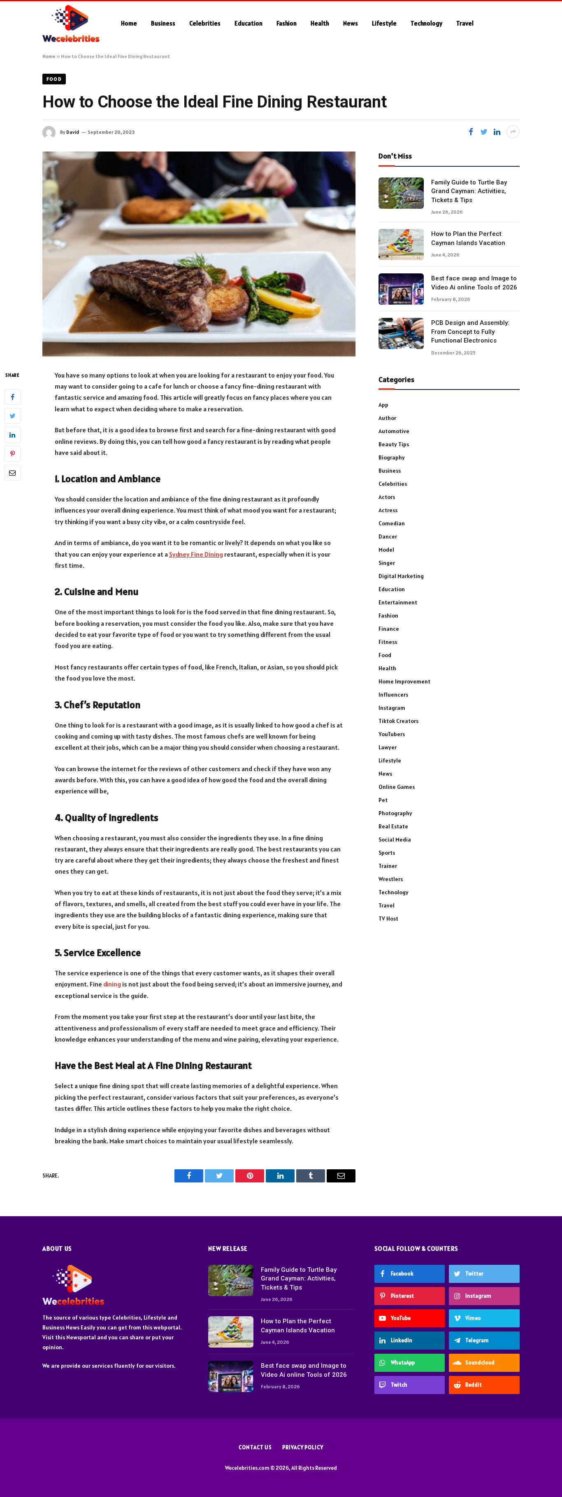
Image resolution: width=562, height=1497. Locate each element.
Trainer (388, 866)
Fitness (388, 642)
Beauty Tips (394, 444)
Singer (387, 563)
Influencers (393, 694)
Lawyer (388, 747)
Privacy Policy (302, 1447)
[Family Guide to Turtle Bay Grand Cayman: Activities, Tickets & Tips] (401, 193)
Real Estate (393, 826)
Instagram (392, 707)
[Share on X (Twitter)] (484, 131)
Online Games (397, 786)
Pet (383, 800)
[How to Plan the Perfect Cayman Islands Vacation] (401, 244)
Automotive (394, 431)
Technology (426, 23)
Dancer (388, 536)
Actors (387, 497)
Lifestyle (384, 23)
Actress (388, 510)
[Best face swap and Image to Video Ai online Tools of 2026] (401, 289)
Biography (392, 457)
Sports (387, 852)
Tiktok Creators (398, 721)
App (383, 404)
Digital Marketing (401, 576)
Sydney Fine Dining (196, 554)
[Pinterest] (12, 453)
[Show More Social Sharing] (513, 131)
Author (387, 418)
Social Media (395, 839)
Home (129, 23)
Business (163, 23)
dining (112, 984)
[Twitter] (12, 415)
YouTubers (392, 734)
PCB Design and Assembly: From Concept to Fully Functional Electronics (470, 331)
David (72, 132)
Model (386, 549)
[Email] (12, 472)
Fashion (286, 23)
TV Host (388, 918)
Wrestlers (391, 879)
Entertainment (398, 602)
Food (54, 79)
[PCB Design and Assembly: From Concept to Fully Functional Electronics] (401, 333)
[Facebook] (12, 396)
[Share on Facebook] (470, 131)
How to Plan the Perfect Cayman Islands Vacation (468, 238)
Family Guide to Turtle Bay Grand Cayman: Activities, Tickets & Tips (469, 191)
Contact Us (255, 1447)
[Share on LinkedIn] (497, 131)
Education (248, 23)
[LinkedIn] (12, 434)
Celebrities (205, 23)
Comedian (392, 523)
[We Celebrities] (71, 23)
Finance (389, 628)
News (350, 23)
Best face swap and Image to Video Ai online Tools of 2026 (474, 283)
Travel (465, 23)
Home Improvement (404, 681)
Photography (395, 813)
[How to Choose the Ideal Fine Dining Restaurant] (198, 254)
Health (320, 23)
